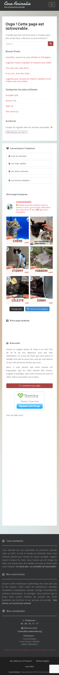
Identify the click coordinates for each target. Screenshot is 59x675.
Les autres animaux (19, 171)
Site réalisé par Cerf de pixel (21, 661)
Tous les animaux (18, 156)
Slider (8, 106)
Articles (9, 100)
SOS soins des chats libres (17, 68)
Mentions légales (42, 661)
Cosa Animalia (17, 3)
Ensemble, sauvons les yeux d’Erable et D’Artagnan (28, 57)
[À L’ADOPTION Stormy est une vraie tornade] (17, 260)
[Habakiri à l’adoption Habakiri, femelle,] (41, 260)
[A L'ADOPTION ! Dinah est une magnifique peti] (41, 290)
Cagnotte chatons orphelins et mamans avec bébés (28, 62)
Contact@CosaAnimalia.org (29, 631)
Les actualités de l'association (43, 566)
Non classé (11, 111)
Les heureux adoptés (20, 180)
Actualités (10, 95)
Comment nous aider (30, 385)
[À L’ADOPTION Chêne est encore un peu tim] (17, 231)
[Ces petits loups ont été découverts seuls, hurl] (41, 231)
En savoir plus (22, 566)
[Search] (50, 43)
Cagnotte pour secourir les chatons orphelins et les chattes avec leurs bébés (28, 80)
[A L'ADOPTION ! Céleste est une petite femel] (17, 290)
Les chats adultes (18, 163)
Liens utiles (29, 666)
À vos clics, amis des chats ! (18, 73)
